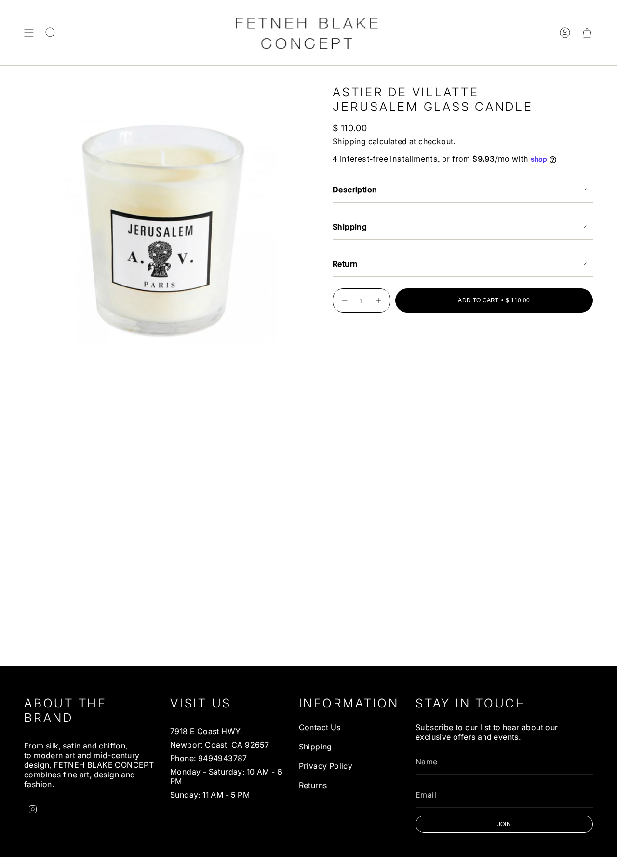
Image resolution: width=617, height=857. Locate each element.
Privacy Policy (326, 766)
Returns (313, 785)
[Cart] (587, 32)
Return (345, 264)
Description (355, 189)
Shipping (349, 141)
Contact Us (320, 727)
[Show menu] (29, 32)
